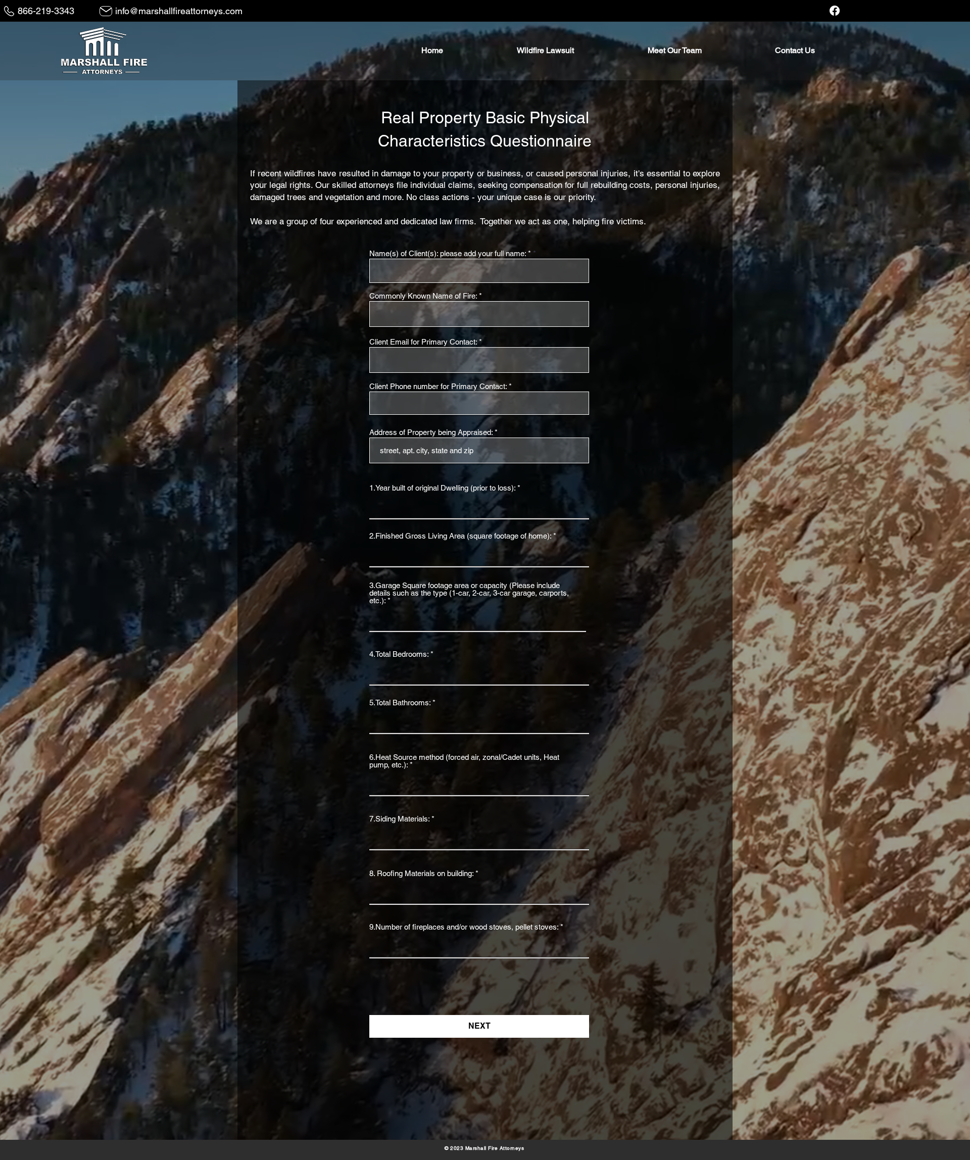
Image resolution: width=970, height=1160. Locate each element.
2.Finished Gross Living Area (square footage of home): (460, 536)
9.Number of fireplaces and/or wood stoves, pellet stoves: (463, 927)
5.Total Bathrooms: (399, 702)
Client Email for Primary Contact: (423, 342)
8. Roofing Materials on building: (421, 873)
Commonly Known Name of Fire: (423, 296)
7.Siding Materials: (400, 819)
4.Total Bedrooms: (399, 654)
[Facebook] (835, 11)
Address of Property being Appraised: (431, 432)
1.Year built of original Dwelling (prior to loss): (442, 488)
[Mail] (106, 11)
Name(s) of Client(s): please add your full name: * (451, 253)
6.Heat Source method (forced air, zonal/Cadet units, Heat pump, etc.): (464, 760)
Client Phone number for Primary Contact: (438, 386)
